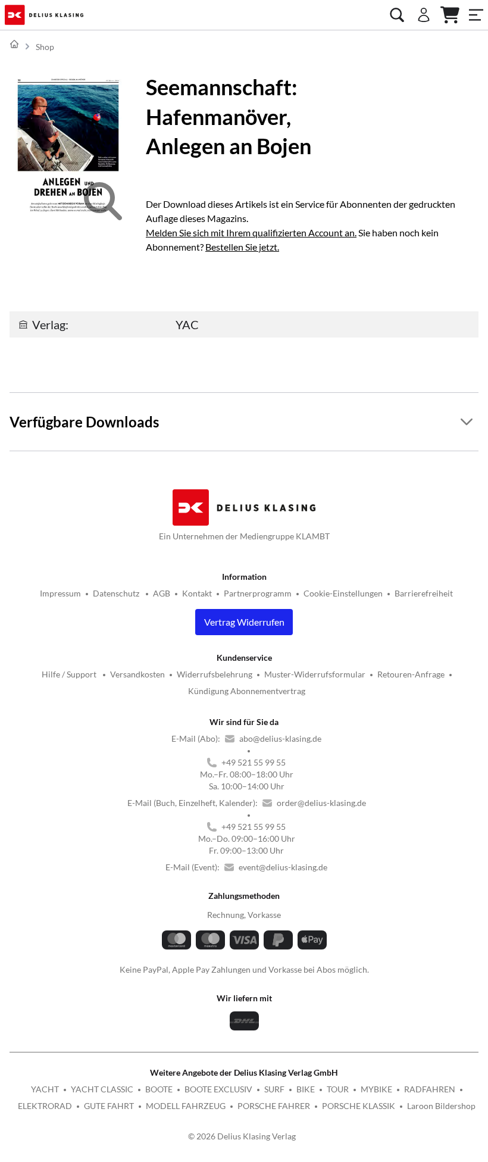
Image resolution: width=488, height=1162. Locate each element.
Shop (45, 47)
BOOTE (159, 1089)
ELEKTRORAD (45, 1106)
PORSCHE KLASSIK (358, 1106)
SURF (274, 1089)
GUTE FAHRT (109, 1106)
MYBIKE (376, 1089)
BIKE (305, 1089)
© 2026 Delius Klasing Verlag (242, 1136)
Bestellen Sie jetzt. (242, 246)
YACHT (45, 1089)
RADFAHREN (429, 1089)
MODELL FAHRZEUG (186, 1106)
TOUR (338, 1089)
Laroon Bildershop (441, 1106)
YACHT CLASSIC (102, 1089)
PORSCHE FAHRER (273, 1106)
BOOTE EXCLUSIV (218, 1089)
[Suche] (397, 15)
